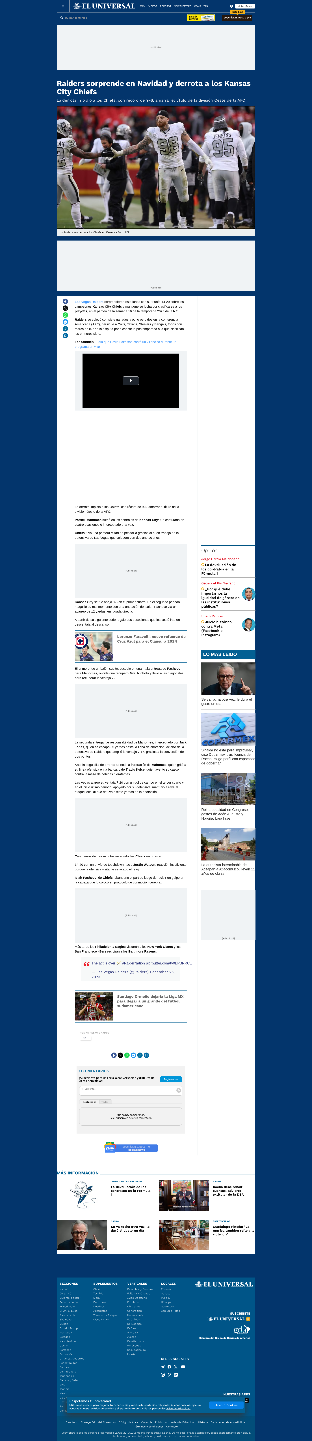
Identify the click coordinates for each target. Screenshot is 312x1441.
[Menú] (63, 6)
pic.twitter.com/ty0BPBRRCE (169, 963)
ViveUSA (132, 1332)
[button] (237, 18)
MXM (143, 6)
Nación (64, 1289)
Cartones (65, 1349)
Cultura (64, 1367)
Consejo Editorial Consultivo (98, 1422)
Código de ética (128, 1422)
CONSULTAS (201, 6)
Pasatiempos (135, 1341)
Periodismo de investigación (69, 1304)
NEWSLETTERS (182, 6)
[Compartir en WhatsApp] (65, 315)
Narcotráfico (68, 1341)
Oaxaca (166, 1293)
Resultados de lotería (136, 1352)
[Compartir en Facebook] (65, 301)
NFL (85, 1038)
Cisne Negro (101, 1319)
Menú (63, 1393)
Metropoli (66, 1332)
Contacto (172, 1426)
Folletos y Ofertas (138, 1293)
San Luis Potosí (171, 1310)
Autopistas (100, 1310)
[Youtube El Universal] (183, 1367)
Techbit (64, 1388)
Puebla (165, 1297)
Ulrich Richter (212, 616)
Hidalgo (166, 1302)
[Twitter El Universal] (176, 1367)
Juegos (131, 1336)
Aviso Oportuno (137, 1297)
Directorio (72, 1422)
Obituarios (133, 1306)
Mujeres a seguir (70, 1297)
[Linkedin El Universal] (176, 1375)
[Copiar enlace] (65, 328)
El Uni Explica (69, 1310)
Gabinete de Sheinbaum (67, 1317)
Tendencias (67, 1375)
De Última (99, 1302)
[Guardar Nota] (65, 335)
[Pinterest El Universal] (169, 1375)
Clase (97, 1289)
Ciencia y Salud (70, 1380)
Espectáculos (68, 1362)
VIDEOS (152, 6)
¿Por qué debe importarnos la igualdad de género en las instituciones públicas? (220, 598)
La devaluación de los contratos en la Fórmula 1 (218, 569)
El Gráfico (133, 1319)
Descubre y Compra (140, 1289)
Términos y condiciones (149, 1426)
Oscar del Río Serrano (218, 583)
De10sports (134, 1323)
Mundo (64, 1323)
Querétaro (167, 1306)
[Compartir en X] (65, 308)
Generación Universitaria (135, 1313)
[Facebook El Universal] (169, 1367)
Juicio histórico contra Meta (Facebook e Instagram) (216, 628)
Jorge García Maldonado (220, 559)
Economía (66, 1354)
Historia (203, 1422)
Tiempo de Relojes (105, 1315)
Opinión (209, 550)
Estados (65, 1336)
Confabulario (68, 1371)
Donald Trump (69, 1328)
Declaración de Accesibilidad (228, 1422)
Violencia (146, 1422)
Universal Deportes (72, 1358)
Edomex (166, 1289)
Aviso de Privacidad (183, 1422)
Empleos (133, 1302)
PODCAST (165, 6)
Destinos (99, 1306)
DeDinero (133, 1328)
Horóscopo (134, 1345)
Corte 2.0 (65, 1293)
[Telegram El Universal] (163, 1367)
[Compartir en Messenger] (65, 322)
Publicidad (161, 1422)
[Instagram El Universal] (163, 1375)
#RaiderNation (133, 963)
